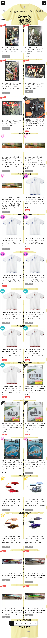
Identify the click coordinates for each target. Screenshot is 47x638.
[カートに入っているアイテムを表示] (44, 3)
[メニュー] (3, 3)
